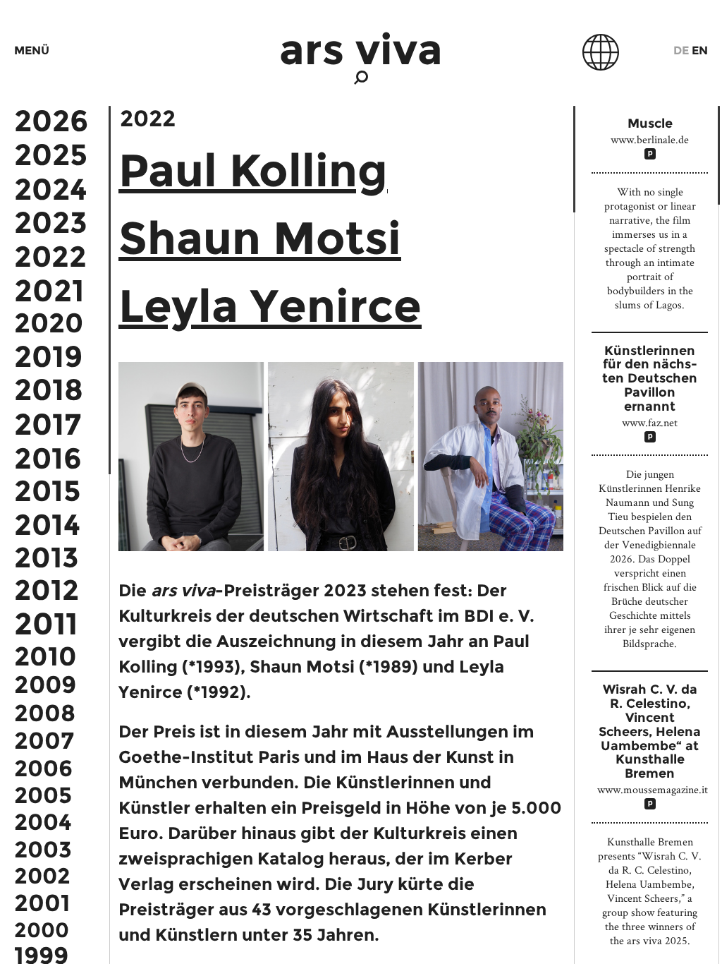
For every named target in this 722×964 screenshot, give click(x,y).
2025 (50, 154)
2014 (47, 524)
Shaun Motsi (259, 237)
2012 (46, 590)
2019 (48, 356)
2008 (44, 713)
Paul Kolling (253, 170)
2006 (43, 768)
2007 (44, 740)
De (681, 50)
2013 (46, 557)
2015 (47, 490)
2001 (42, 903)
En (700, 50)
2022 (50, 256)
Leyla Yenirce (270, 305)
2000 (41, 930)
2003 (43, 849)
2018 (48, 390)
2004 (43, 822)
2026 (51, 120)
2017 (47, 424)
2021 (49, 290)
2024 (50, 189)
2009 (45, 685)
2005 (43, 795)
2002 (42, 876)
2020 (48, 323)
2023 (50, 223)
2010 (45, 657)
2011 (46, 623)
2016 (48, 458)
